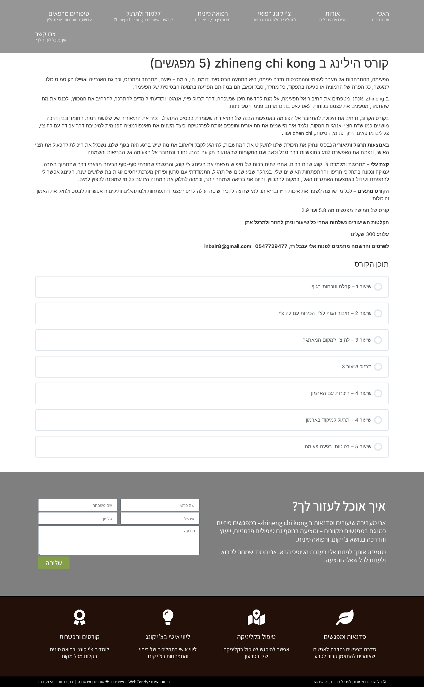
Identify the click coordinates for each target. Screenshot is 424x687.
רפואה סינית (213, 15)
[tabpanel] (212, 163)
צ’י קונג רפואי (274, 15)
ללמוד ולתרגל (143, 15)
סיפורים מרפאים (69, 15)
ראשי (380, 15)
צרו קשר (50, 36)
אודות (332, 15)
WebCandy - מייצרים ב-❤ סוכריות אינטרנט (113, 682)
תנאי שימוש (322, 682)
